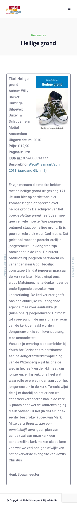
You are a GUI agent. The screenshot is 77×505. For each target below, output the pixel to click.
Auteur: (14, 91)
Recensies (38, 35)
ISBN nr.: (15, 158)
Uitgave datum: (20, 140)
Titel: (12, 79)
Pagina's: (16, 152)
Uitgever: (16, 109)
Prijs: (13, 146)
